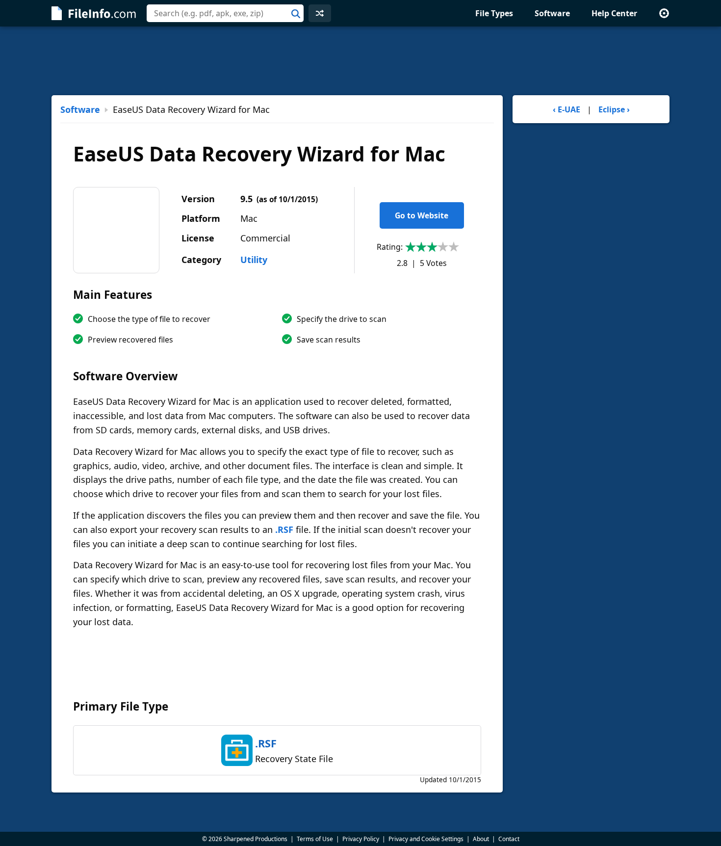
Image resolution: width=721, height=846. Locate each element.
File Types (494, 13)
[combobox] (225, 13)
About (481, 839)
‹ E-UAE (566, 109)
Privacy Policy (360, 839)
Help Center (614, 13)
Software (552, 13)
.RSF (284, 529)
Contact (508, 839)
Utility (253, 259)
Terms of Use (315, 839)
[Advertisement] (360, 60)
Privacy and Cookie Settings (426, 839)
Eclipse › (614, 109)
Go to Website (421, 215)
